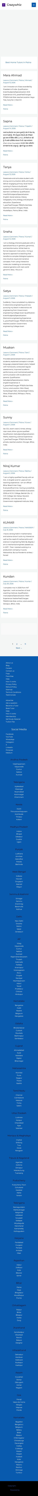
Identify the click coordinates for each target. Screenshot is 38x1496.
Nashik (19, 1083)
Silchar (19, 1380)
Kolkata (19, 876)
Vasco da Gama (19, 1402)
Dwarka (19, 924)
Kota (19, 1270)
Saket (19, 929)
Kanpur (19, 1120)
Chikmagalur (19, 1438)
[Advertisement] (19, 30)
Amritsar (19, 856)
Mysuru (19, 1465)
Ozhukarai (19, 1187)
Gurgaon (19, 1245)
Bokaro (19, 1340)
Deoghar (19, 1343)
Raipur (19, 1310)
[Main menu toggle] (34, 5)
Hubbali (19, 1457)
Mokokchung (19, 1170)
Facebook (10, 734)
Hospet (19, 1454)
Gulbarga (19, 1449)
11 (25, 644)
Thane (19, 1081)
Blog (7, 665)
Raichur (19, 1467)
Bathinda (19, 864)
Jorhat (19, 1385)
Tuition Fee (10, 722)
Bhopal (19, 834)
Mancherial (19, 1226)
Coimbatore (19, 1098)
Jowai (19, 1148)
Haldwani (19, 1360)
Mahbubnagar (19, 1210)
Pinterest (9, 750)
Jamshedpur (19, 1332)
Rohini (19, 926)
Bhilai (19, 1312)
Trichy (19, 1103)
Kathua (19, 909)
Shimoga (19, 1470)
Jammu (19, 901)
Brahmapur (19, 1036)
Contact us (10, 671)
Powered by (15, 1490)
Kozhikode (19, 814)
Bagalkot (19, 1422)
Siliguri (19, 887)
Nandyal (19, 978)
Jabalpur (19, 837)
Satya (7, 291)
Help (8, 679)
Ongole (19, 975)
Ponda (19, 1410)
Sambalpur (19, 1038)
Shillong (19, 1143)
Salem (19, 1106)
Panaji (19, 1399)
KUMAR (8, 522)
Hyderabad (19, 786)
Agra (19, 1126)
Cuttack (19, 1030)
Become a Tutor (12, 706)
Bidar (19, 1433)
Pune (19, 1075)
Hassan (19, 1451)
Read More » (8, 105)
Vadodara (19, 1056)
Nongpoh (19, 1151)
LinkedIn (9, 747)
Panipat (19, 1248)
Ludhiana (19, 854)
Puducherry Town (19, 1185)
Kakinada (19, 962)
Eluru (19, 973)
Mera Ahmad (12, 75)
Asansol (19, 884)
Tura (19, 1145)
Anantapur (19, 967)
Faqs (8, 674)
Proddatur (19, 989)
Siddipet (19, 1221)
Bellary (19, 1430)
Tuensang (19, 1173)
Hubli (19, 1008)
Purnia (19, 1298)
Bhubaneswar (19, 1028)
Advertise (9, 700)
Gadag (19, 1446)
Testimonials (11, 695)
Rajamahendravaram (19, 957)
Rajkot (19, 1058)
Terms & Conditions (13, 692)
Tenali (19, 986)
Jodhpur (19, 1267)
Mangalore (19, 1016)
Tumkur (19, 1473)
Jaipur (19, 1265)
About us (9, 663)
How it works (11, 682)
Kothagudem (19, 1231)
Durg (19, 1320)
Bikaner (19, 1273)
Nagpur (19, 1078)
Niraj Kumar (11, 466)
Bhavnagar (19, 1061)
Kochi (19, 809)
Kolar (19, 1459)
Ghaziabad (19, 1123)
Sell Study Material (13, 719)
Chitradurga (19, 1441)
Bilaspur (19, 1315)
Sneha (7, 231)
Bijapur (19, 1435)
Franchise (9, 676)
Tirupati (19, 959)
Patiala (19, 862)
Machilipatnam (19, 981)
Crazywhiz (14, 5)
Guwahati (19, 1377)
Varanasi (19, 1128)
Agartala (19, 1162)
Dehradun (19, 1355)
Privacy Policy (11, 684)
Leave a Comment (10, 80)
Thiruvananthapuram (19, 811)
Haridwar (19, 1357)
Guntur (19, 769)
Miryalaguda (19, 1223)
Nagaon (19, 1388)
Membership (11, 716)
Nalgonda (19, 1212)
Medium (9, 753)
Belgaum (19, 1013)
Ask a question (11, 703)
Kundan (8, 576)
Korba (19, 1318)
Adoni (19, 983)
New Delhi (19, 921)
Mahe (19, 1193)
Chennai (19, 1095)
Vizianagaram (19, 970)
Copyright (12, 1486)
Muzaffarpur (19, 1295)
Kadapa (19, 965)
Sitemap (9, 690)
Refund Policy (11, 687)
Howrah (19, 879)
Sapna (7, 121)
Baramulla (19, 907)
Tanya (7, 167)
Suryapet (19, 1218)
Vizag (19, 943)
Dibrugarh (19, 1382)
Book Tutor (10, 708)
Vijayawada (19, 767)
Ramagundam (19, 1207)
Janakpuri (19, 932)
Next (19, 648)
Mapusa (19, 1407)
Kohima (19, 1165)
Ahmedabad (19, 1050)
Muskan (8, 347)
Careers (9, 668)
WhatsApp (10, 739)
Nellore (19, 772)
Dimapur (19, 1168)
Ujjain (19, 842)
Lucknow (19, 1117)
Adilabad (19, 1215)
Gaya (19, 1290)
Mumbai (19, 1073)
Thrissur (19, 817)
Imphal (19, 1140)
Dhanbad (19, 1335)
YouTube (9, 737)
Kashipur (19, 1365)
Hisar (19, 1253)
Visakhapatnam (19, 764)
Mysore (19, 1011)
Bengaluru (19, 1424)
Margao (19, 1405)
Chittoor (19, 991)
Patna (21, 80)
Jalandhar (19, 859)
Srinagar (19, 899)
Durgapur (19, 881)
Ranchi (19, 1337)
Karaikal (19, 1190)
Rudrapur (19, 1363)
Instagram (10, 742)
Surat (19, 1053)
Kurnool (19, 775)
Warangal (19, 789)
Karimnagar (19, 794)
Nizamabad (19, 792)
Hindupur (19, 994)
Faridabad (19, 1242)
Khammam (19, 797)
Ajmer (19, 1276)
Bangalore (19, 1005)
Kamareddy (19, 1229)
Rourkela (19, 1033)
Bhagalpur (19, 1293)
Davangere (19, 1443)
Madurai (19, 1100)
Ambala (19, 1250)
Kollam (19, 819)
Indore (19, 831)
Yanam (19, 1195)
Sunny (7, 417)
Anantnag (19, 904)
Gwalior (19, 839)
